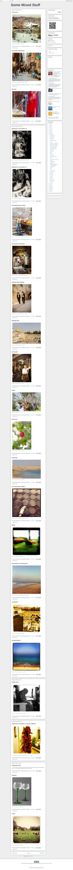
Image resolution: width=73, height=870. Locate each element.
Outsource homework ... (56, 101)
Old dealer (15, 352)
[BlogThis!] (37, 46)
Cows (13, 813)
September (52, 170)
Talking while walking (18, 282)
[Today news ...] (26, 712)
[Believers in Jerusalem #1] (22, 197)
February (51, 180)
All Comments (52, 53)
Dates (13, 390)
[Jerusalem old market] (22, 274)
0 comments (33, 46)
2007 (50, 188)
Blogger (42, 867)
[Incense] (26, 117)
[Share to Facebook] (39, 46)
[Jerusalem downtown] (26, 81)
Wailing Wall (15, 320)
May (51, 176)
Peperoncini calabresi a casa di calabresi (24, 723)
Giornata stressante (51, 83)
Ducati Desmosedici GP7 (57, 71)
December (52, 135)
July (51, 173)
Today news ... (16, 682)
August (51, 172)
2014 (50, 131)
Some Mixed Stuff (25, 5)
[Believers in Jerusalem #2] (22, 159)
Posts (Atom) (30, 856)
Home (28, 853)
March (51, 178)
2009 (50, 185)
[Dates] (26, 411)
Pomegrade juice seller (18, 205)
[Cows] (26, 844)
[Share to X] (38, 46)
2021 (50, 123)
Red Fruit (14, 419)
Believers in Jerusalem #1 (19, 167)
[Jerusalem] (26, 632)
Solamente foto (16, 765)
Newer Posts (14, 853)
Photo (16, 47)
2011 (50, 183)
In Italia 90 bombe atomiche (52, 78)
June (51, 174)
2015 (50, 130)
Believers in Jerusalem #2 (19, 128)
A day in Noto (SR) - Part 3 (57, 88)
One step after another (18, 486)
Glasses (14, 775)
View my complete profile (52, 42)
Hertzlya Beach (16, 640)
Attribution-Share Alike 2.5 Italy (46, 863)
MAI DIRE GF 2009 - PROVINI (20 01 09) (54, 93)
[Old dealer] (22, 382)
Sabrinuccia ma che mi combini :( (53, 117)
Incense (14, 89)
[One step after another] (26, 517)
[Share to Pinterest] (40, 46)
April (51, 177)
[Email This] (36, 46)
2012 (50, 134)
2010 (50, 184)
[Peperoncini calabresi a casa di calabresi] (26, 754)
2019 (50, 126)
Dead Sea (14, 457)
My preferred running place (20, 563)
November (52, 136)
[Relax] (26, 555)
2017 (50, 127)
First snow (15, 12)
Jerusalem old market (18, 244)
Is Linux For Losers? (51, 96)
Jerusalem (15, 602)
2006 (50, 189)
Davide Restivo (23, 82)
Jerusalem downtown (18, 50)
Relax (13, 525)
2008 (50, 187)
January (51, 181)
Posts (50, 51)
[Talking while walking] (22, 312)
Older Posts (42, 853)
